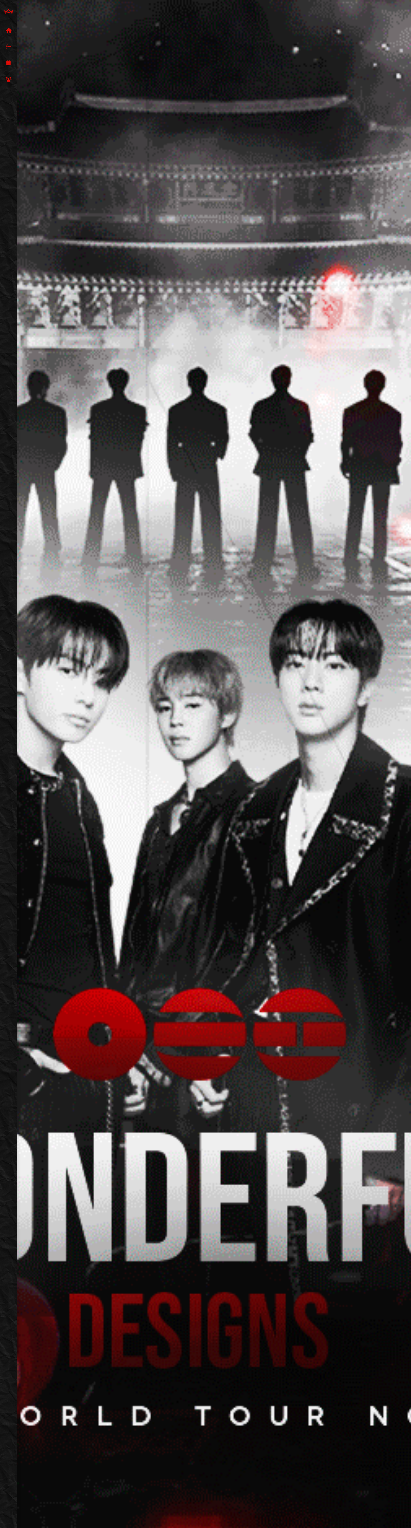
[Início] (8, 31)
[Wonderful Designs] (8, 11)
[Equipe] (8, 79)
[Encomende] (8, 47)
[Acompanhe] (8, 63)
